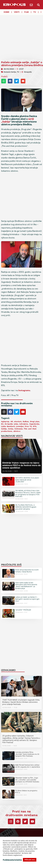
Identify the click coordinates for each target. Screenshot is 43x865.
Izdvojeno (23, 424)
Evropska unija (11, 424)
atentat (18, 422)
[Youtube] (23, 412)
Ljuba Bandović (8, 426)
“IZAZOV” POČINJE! (23, 610)
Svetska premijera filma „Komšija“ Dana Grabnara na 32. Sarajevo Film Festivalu (27, 754)
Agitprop (5, 422)
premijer (20, 426)
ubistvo (16, 431)
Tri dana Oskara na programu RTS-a (26, 792)
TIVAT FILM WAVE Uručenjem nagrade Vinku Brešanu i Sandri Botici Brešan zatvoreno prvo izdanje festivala (21, 702)
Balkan (26, 422)
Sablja (6, 121)
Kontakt (11, 862)
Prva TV (28, 426)
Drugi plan (34, 422)
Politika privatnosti (28, 862)
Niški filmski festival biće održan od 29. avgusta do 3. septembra (27, 766)
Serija (10, 429)
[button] (38, 5)
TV (34, 12)
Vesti (17, 12)
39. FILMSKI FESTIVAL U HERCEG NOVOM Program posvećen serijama (25, 507)
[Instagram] (4, 412)
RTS (34, 426)
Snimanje (18, 429)
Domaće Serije (10, 72)
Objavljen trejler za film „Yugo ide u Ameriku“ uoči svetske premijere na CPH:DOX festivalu (27, 780)
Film (26, 12)
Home (6, 12)
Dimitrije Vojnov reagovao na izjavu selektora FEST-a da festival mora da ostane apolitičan (21, 465)
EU (2, 424)
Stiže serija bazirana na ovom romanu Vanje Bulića (27, 571)
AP (12, 422)
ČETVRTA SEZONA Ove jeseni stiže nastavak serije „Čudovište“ (27, 480)
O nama (17, 862)
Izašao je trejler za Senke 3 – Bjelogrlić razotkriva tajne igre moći (27, 599)
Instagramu (24, 390)
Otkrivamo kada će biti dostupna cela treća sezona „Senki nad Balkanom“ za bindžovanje (26, 585)
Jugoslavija (34, 424)
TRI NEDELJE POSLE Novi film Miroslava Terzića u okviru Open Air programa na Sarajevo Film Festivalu (28, 493)
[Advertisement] (21, 35)
